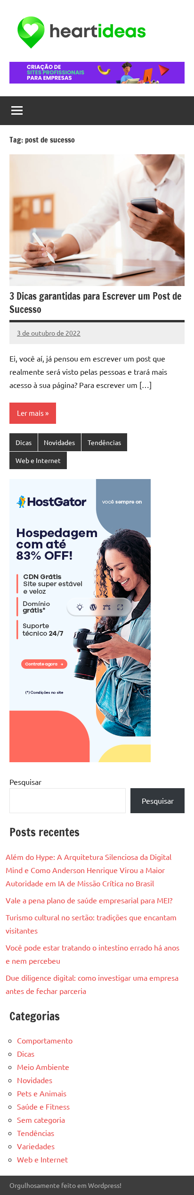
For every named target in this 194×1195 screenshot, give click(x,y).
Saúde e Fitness (43, 1106)
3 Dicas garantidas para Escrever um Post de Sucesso (95, 302)
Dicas (24, 442)
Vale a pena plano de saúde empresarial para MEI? (89, 900)
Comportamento (45, 1040)
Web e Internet (38, 460)
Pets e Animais (41, 1093)
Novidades (59, 442)
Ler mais (30, 412)
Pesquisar (25, 781)
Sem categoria (41, 1119)
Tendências (104, 442)
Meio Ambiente (43, 1066)
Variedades (36, 1146)
